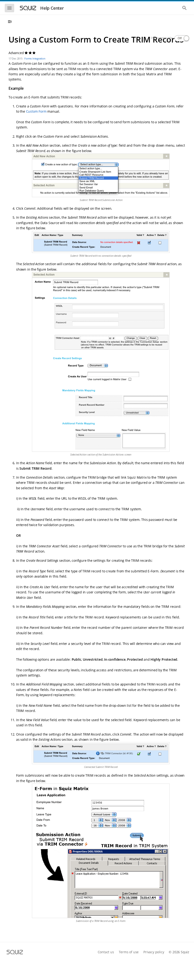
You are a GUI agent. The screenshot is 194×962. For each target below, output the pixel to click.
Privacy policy (153, 952)
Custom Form (36, 111)
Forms (28, 58)
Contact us (106, 952)
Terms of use (129, 952)
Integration (38, 58)
